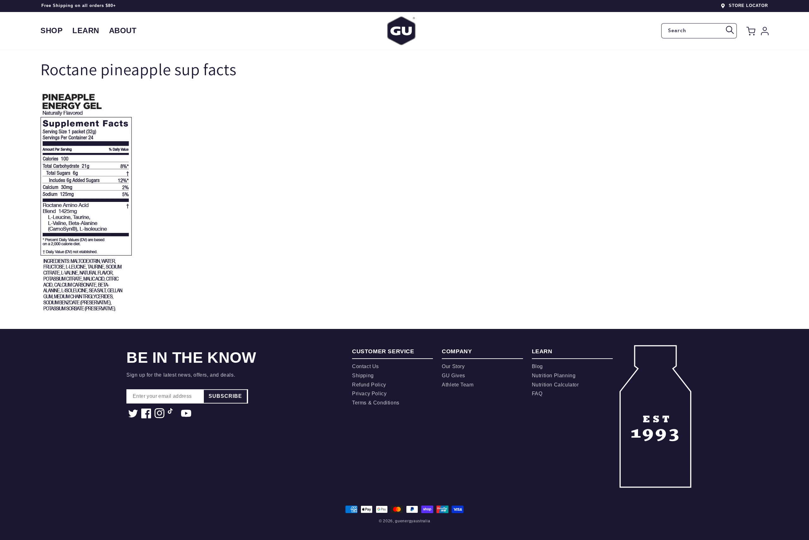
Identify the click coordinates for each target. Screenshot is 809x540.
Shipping (363, 375)
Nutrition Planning (554, 375)
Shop (51, 30)
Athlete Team (457, 384)
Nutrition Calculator (555, 384)
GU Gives (453, 375)
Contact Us (365, 366)
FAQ (537, 393)
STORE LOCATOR (748, 5)
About (123, 30)
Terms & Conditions (375, 402)
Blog (537, 366)
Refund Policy (369, 384)
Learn (85, 30)
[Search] (730, 30)
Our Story (453, 366)
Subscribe (225, 396)
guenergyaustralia (412, 521)
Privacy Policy (369, 393)
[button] (750, 32)
